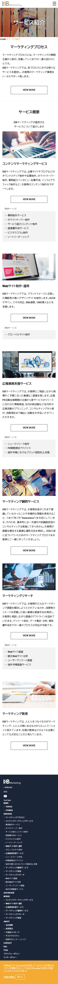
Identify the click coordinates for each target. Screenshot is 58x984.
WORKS (7, 896)
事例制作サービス (17, 215)
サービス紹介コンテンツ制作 (22, 224)
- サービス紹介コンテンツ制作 (16, 832)
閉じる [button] (20, 977)
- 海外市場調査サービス (13, 889)
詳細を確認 (9, 977)
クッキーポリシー (10, 957)
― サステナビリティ (11, 936)
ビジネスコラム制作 (18, 232)
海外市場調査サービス (19, 664)
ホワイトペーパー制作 (19, 219)
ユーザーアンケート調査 (20, 660)
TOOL (6, 950)
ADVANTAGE (9, 893)
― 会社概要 (8, 925)
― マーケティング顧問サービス (16, 868)
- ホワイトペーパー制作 (13, 828)
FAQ (5, 947)
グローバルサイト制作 (19, 334)
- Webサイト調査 (10, 878)
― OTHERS (8, 810)
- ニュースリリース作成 (13, 857)
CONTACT (8, 943)
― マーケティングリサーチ (14, 875)
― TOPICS (8, 807)
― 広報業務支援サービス (13, 853)
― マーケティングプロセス (14, 817)
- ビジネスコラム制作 (12, 839)
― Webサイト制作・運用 (13, 846)
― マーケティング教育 (12, 871)
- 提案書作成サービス (13, 835)
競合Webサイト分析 (18, 656)
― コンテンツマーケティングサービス (18, 821)
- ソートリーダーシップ (13, 843)
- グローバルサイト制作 (13, 850)
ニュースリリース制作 (18, 444)
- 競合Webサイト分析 (12, 882)
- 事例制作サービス (12, 825)
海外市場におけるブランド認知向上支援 (29, 452)
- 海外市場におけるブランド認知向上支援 (20, 864)
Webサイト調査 (15, 651)
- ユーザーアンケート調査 (14, 886)
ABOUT (7, 921)
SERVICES (8, 814)
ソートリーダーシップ (18, 237)
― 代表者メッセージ (11, 932)
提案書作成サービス (18, 228)
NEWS (6, 803)
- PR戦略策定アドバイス (13, 861)
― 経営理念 (8, 929)
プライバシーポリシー (12, 954)
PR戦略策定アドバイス (19, 448)
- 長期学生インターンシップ (15, 939)
